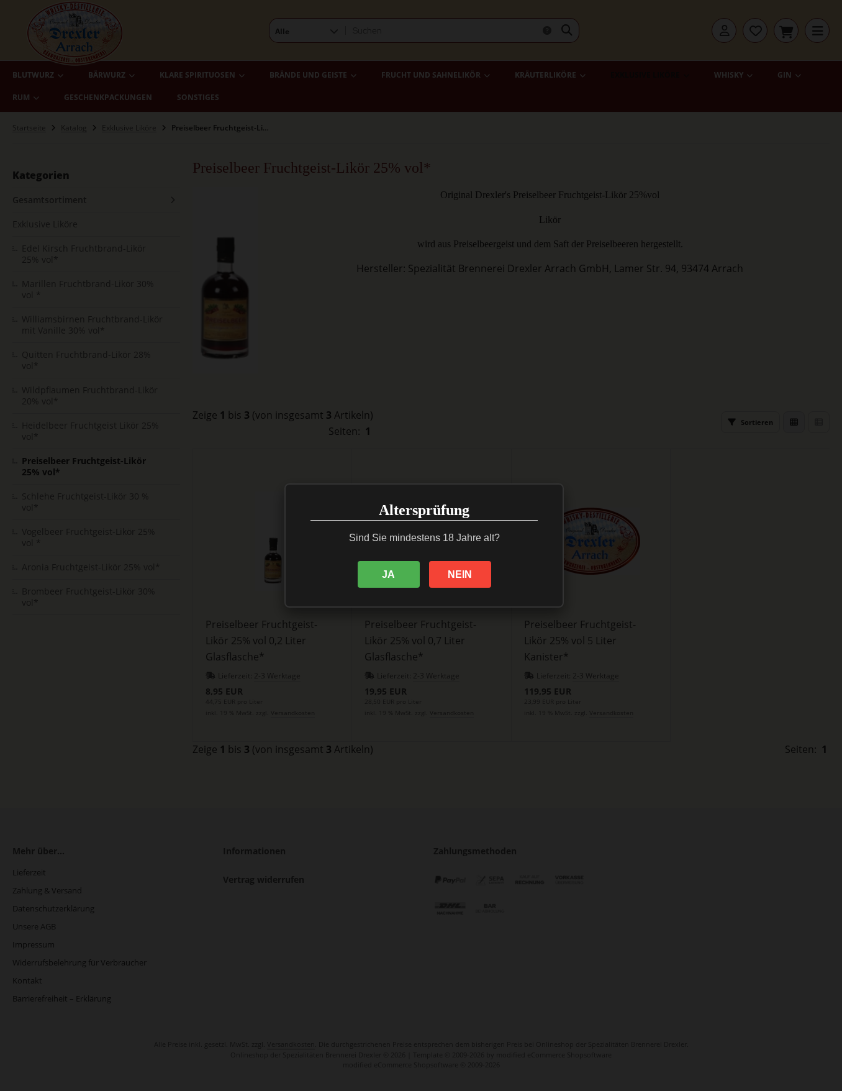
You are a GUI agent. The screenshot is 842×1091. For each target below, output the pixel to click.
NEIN (460, 574)
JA (388, 574)
